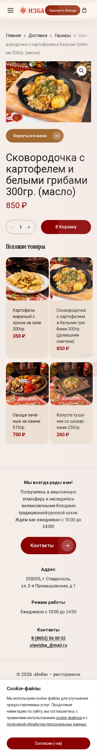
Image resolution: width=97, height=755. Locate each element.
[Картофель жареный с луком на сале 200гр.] (27, 278)
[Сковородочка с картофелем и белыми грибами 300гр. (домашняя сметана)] (71, 278)
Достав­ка (38, 35)
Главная (13, 35)
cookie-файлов (69, 718)
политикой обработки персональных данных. (47, 724)
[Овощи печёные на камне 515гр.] (27, 383)
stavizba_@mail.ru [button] (48, 645)
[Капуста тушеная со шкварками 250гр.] (71, 383)
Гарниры (63, 35)
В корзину (66, 226)
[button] (10, 10)
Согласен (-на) (48, 743)
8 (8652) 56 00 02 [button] (48, 638)
